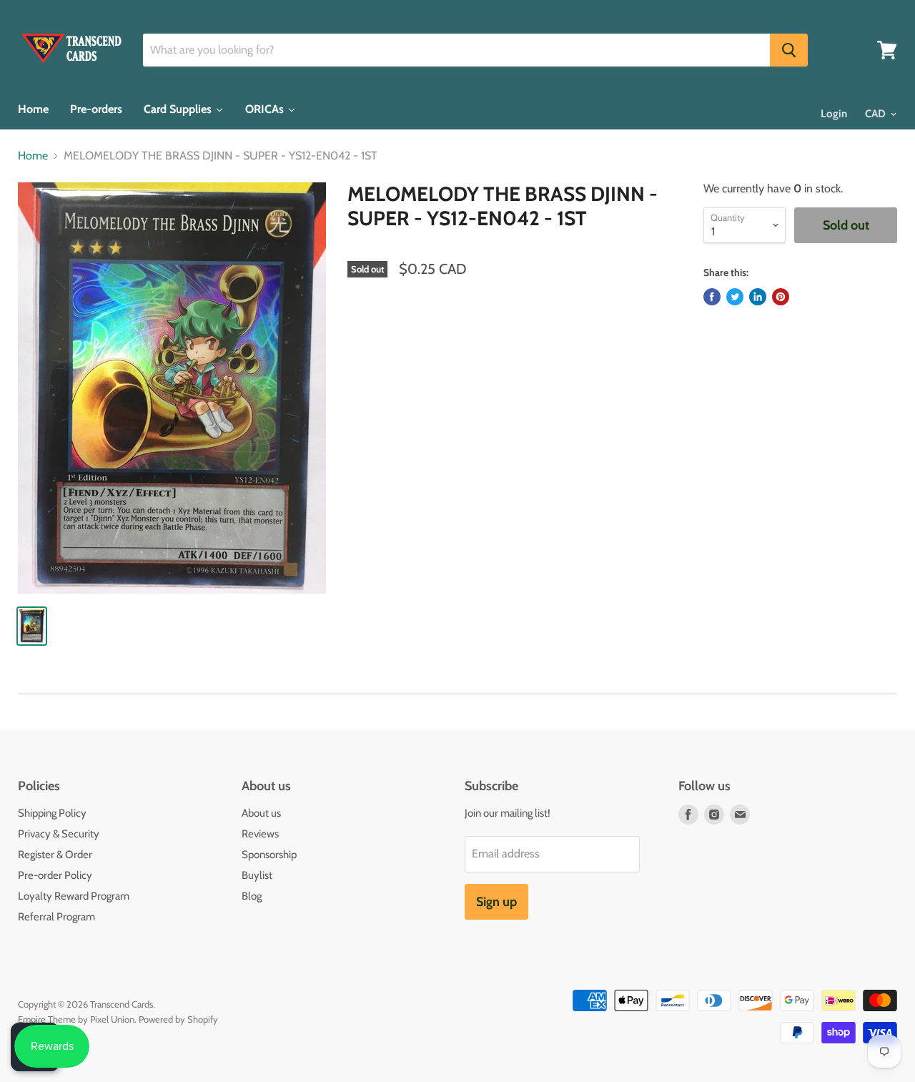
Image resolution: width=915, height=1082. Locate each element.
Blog (252, 896)
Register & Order (55, 854)
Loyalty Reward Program (73, 896)
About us (261, 813)
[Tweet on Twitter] (734, 296)
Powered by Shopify (178, 1019)
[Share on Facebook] (712, 296)
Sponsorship (269, 854)
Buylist (257, 875)
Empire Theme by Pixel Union (76, 1019)
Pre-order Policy (55, 875)
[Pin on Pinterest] (780, 296)
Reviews (260, 833)
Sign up (496, 902)
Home (33, 155)
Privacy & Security (58, 833)
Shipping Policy (52, 813)
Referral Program (56, 916)
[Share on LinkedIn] (757, 296)
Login (834, 113)
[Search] (789, 50)
